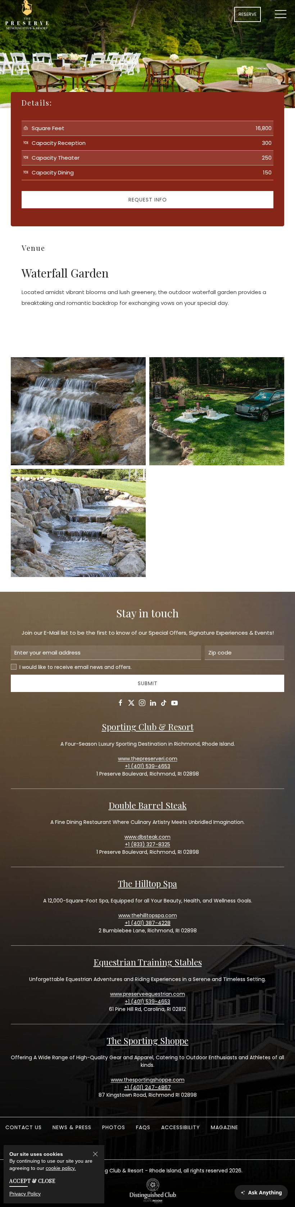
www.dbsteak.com (147, 836)
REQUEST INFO (147, 199)
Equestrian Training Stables (148, 962)
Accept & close (32, 1180)
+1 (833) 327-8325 (147, 844)
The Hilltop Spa (147, 883)
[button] (280, 14)
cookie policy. (61, 1168)
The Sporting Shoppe (148, 1040)
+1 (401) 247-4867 (147, 1087)
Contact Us (23, 1127)
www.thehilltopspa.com (147, 915)
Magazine (224, 1127)
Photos (113, 1127)
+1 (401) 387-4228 (148, 923)
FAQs (143, 1127)
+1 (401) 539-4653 (147, 1001)
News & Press (72, 1127)
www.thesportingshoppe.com (148, 1079)
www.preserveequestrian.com (147, 994)
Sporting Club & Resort (148, 726)
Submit (148, 683)
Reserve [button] (248, 14)
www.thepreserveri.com (147, 758)
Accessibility (180, 1127)
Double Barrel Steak (148, 805)
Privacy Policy (25, 1194)
